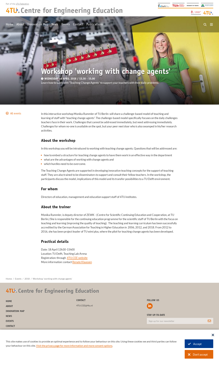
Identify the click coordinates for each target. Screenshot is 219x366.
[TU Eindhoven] (178, 5)
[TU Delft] (164, 5)
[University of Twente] (193, 5)
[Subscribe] (209, 321)
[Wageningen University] (207, 5)
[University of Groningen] (196, 12)
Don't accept (200, 354)
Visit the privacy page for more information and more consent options (74, 345)
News (54, 24)
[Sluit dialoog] (213, 335)
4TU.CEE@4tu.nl (84, 305)
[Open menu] (211, 25)
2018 (27, 278)
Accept (197, 344)
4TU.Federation (22, 4)
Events (65, 24)
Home (9, 24)
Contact (78, 24)
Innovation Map (37, 24)
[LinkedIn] (150, 306)
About (20, 24)
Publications (94, 24)
